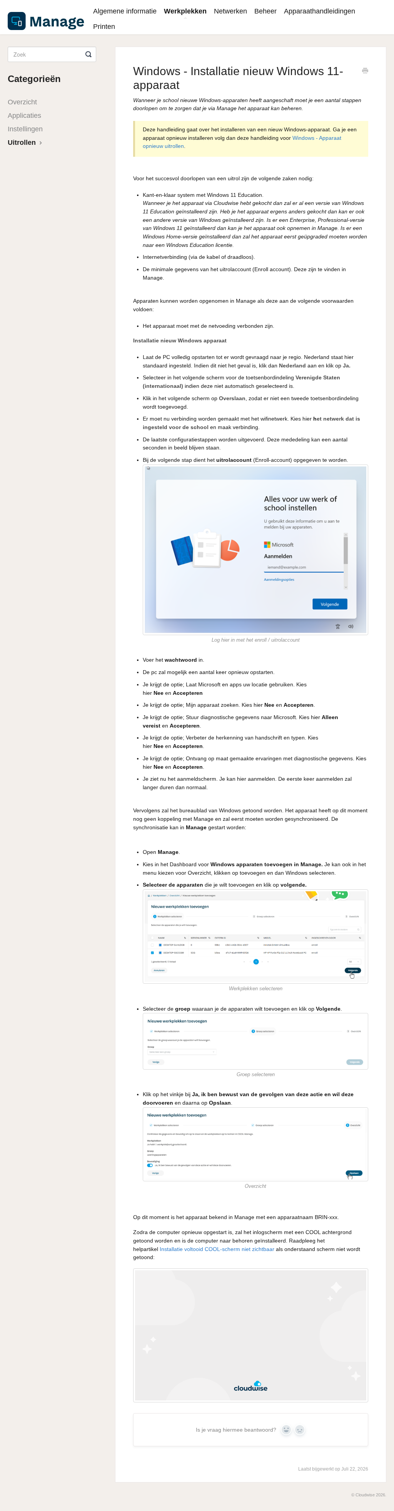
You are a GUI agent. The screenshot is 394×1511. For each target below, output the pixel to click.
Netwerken (230, 11)
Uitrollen (23, 142)
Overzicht (22, 102)
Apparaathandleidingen (319, 11)
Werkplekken (185, 11)
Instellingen (25, 129)
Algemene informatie (125, 11)
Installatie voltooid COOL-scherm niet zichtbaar (218, 1249)
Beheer (265, 11)
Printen (104, 26)
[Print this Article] (365, 71)
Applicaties (24, 115)
